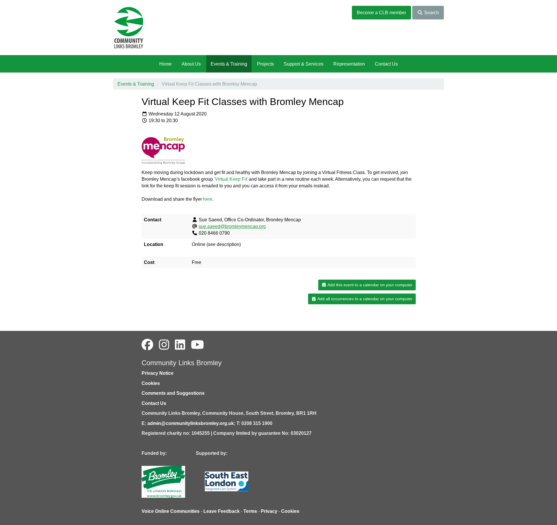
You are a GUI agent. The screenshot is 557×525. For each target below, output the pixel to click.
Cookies (151, 383)
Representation (349, 63)
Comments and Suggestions (173, 393)
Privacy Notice (157, 373)
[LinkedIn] (180, 344)
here (207, 199)
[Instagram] (164, 344)
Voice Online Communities (171, 511)
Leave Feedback (221, 511)
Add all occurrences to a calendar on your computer (365, 298)
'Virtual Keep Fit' (231, 179)
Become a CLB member (381, 12)
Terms (250, 511)
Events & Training (229, 63)
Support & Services (303, 63)
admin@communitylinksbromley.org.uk (190, 423)
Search (431, 12)
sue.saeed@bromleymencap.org (232, 226)
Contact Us (386, 63)
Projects (265, 63)
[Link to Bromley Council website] (172, 481)
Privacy (269, 511)
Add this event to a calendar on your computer (370, 285)
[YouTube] (197, 344)
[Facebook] (147, 344)
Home (165, 63)
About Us (191, 63)
